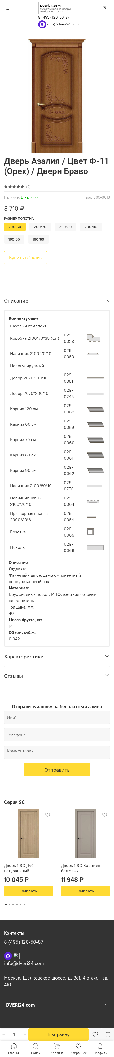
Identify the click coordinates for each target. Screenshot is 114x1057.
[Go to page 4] (17, 904)
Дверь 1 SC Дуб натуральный (19, 868)
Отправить (57, 769)
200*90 (91, 227)
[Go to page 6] (24, 904)
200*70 (40, 227)
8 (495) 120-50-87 (53, 17)
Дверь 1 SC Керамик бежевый (80, 868)
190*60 (38, 239)
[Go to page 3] (13, 904)
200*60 (14, 227)
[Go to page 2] (9, 904)
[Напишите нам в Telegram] (16, 955)
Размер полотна (19, 219)
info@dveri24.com (63, 23)
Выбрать (28, 891)
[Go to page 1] (6, 904)
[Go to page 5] (20, 904)
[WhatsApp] (42, 23)
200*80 (65, 227)
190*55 (14, 239)
